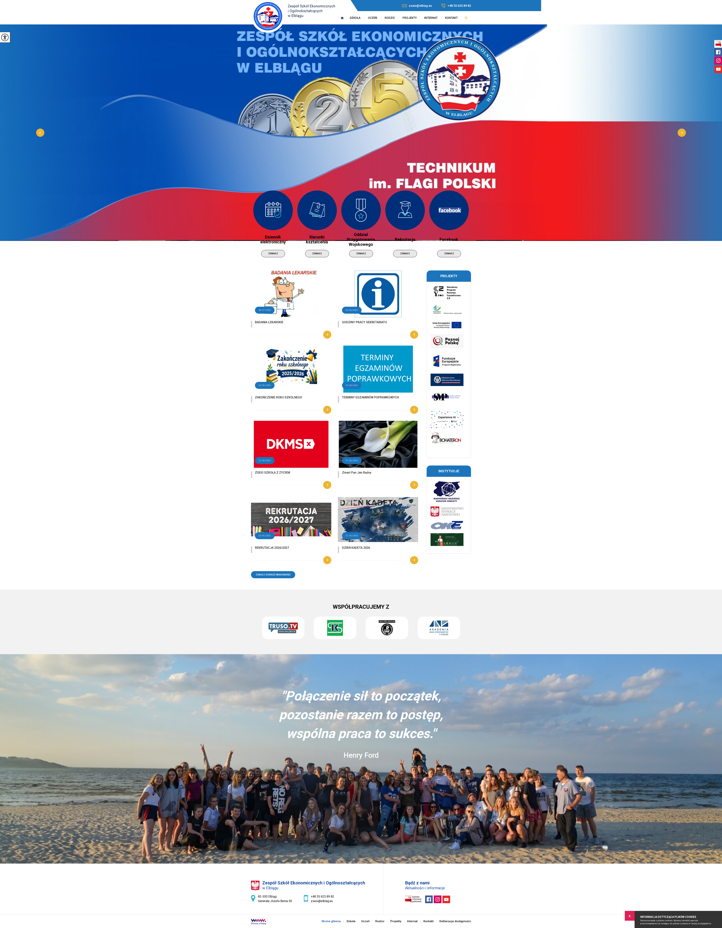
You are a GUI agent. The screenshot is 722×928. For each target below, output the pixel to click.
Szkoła (355, 18)
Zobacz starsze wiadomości (273, 574)
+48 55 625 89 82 (459, 6)
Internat (431, 18)
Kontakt (451, 18)
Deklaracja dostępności (455, 921)
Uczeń (372, 18)
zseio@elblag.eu (420, 6)
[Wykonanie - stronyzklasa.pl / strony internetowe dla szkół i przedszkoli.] (258, 922)
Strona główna (342, 17)
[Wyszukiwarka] (466, 17)
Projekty (410, 18)
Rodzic (390, 18)
